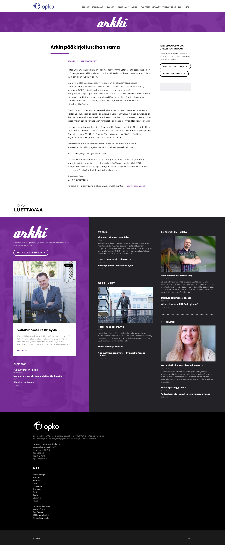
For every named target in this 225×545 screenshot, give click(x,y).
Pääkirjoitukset (87, 61)
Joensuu (37, 498)
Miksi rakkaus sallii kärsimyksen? (179, 304)
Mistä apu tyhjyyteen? (173, 387)
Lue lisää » (22, 350)
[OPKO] (43, 6)
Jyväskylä (37, 486)
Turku (35, 495)
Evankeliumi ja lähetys (110, 346)
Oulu (35, 483)
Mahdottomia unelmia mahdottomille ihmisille (37, 376)
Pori (35, 492)
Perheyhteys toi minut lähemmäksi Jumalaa (185, 394)
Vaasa (35, 501)
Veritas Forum (39, 509)
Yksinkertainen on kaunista (113, 237)
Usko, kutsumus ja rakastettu (114, 259)
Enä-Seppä (38, 512)
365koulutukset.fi (41, 515)
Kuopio (36, 480)
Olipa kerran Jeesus (23, 382)
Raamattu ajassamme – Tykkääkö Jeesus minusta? (121, 354)
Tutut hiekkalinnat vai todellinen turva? (183, 365)
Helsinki (36, 477)
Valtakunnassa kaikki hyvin (37, 330)
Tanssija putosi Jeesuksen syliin (115, 265)
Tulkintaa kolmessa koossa (176, 297)
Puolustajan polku (41, 518)
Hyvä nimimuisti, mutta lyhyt (177, 275)
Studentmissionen (41, 506)
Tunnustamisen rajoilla (25, 369)
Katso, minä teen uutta (111, 326)
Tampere (37, 489)
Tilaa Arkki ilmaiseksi (134, 186)
